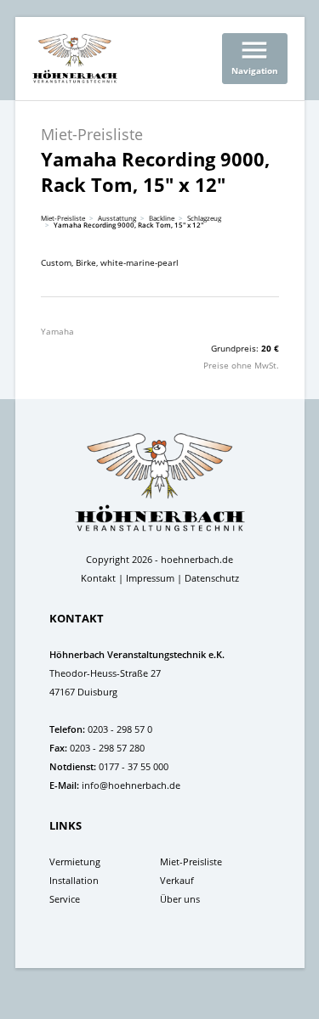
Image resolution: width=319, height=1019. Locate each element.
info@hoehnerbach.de (131, 785)
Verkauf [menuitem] (177, 880)
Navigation (254, 55)
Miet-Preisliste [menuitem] (191, 861)
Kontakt (98, 577)
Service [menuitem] (64, 898)
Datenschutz (212, 577)
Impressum (150, 577)
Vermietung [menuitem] (74, 861)
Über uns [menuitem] (180, 898)
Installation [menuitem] (74, 880)
